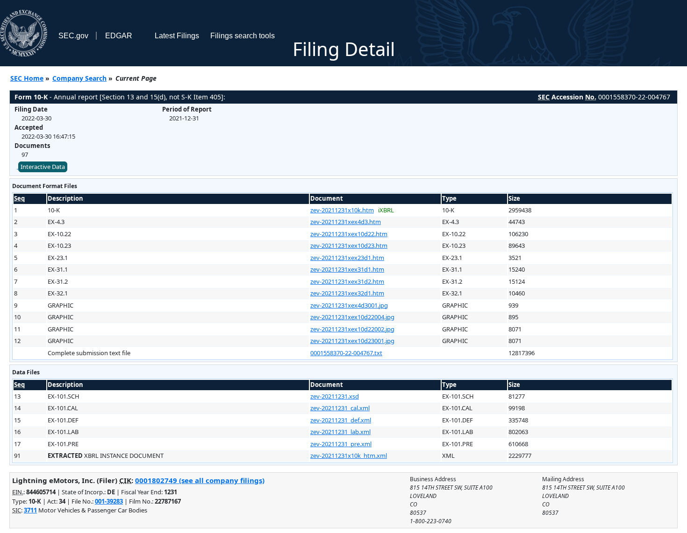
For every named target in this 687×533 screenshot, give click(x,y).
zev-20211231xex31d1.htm (347, 269)
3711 (30, 510)
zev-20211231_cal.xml (340, 408)
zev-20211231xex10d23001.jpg (352, 341)
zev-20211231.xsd (334, 396)
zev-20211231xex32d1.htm (347, 293)
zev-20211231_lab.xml (340, 432)
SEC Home (26, 78)
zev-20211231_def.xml (340, 420)
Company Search (79, 78)
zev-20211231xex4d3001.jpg (349, 305)
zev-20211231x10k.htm (342, 210)
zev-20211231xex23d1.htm (347, 257)
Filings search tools (242, 36)
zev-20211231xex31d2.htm (347, 281)
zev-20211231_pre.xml (341, 444)
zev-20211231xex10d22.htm (348, 234)
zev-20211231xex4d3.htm (345, 221)
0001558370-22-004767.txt (346, 353)
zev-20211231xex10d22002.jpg (352, 329)
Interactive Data (43, 166)
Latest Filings (177, 36)
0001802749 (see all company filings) (200, 480)
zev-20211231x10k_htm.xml (348, 455)
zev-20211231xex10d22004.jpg (352, 317)
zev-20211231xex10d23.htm (348, 245)
